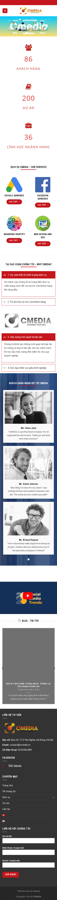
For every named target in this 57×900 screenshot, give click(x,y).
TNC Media (15, 766)
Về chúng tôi (9, 791)
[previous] (2, 668)
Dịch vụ (6, 797)
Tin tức (6, 803)
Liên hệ (6, 809)
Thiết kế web (23, 891)
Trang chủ (7, 785)
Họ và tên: (7, 836)
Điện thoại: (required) (13, 847)
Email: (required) (11, 860)
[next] (54, 668)
